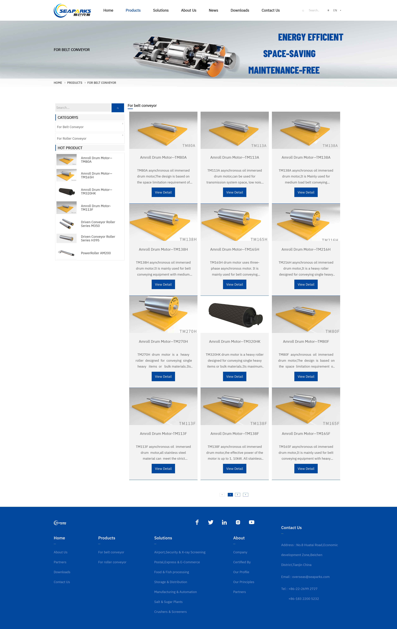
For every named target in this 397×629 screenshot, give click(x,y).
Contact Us (62, 582)
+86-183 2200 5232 (303, 598)
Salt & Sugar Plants (168, 602)
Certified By (242, 562)
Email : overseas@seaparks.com (305, 577)
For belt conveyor (101, 83)
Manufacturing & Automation (175, 592)
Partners (60, 562)
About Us (61, 552)
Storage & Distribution (170, 582)
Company (240, 552)
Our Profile (241, 572)
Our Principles (243, 582)
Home (58, 83)
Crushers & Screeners (170, 611)
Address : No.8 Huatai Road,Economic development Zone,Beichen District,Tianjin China (309, 555)
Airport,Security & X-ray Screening (179, 552)
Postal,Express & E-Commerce (177, 562)
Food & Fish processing (171, 572)
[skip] (72, 10)
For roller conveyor (71, 138)
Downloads (62, 572)
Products (74, 83)
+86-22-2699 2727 (302, 589)
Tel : (284, 589)
